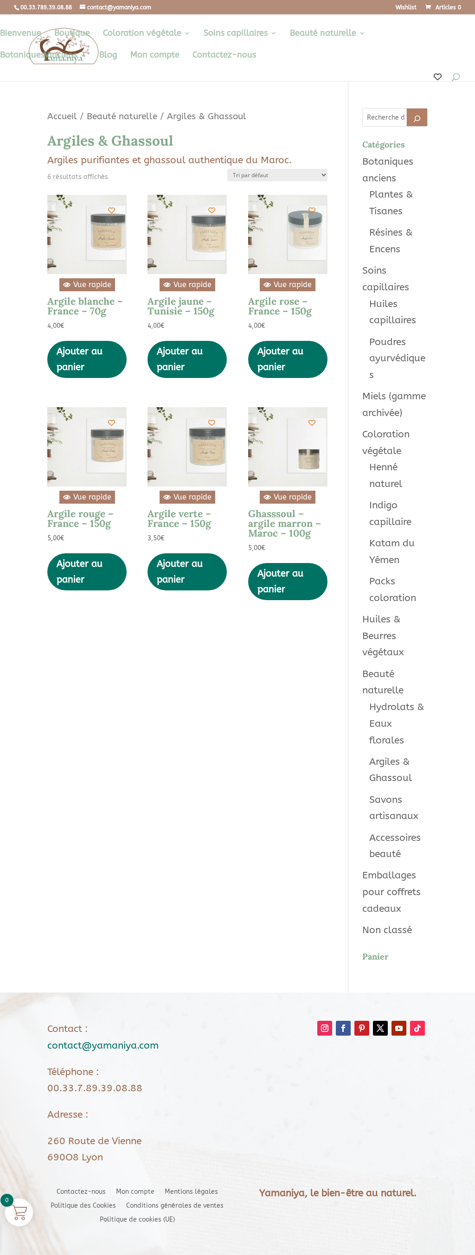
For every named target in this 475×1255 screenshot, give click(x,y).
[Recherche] (417, 117)
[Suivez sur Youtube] (399, 1028)
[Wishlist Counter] (438, 77)
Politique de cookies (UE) (137, 1220)
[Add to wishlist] (111, 210)
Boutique (72, 34)
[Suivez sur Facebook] (343, 1028)
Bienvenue (20, 34)
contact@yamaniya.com (103, 1045)
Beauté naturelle (323, 34)
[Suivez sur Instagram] (324, 1028)
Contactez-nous (224, 55)
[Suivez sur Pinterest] (361, 1028)
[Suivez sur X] (380, 1028)
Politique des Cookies (83, 1206)
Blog (108, 55)
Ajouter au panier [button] (80, 359)
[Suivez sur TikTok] (417, 1028)
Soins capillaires (236, 34)
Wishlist (406, 8)
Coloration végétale (142, 34)
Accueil (62, 116)
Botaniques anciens (38, 55)
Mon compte (155, 55)
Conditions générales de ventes (175, 1206)
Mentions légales (191, 1192)
